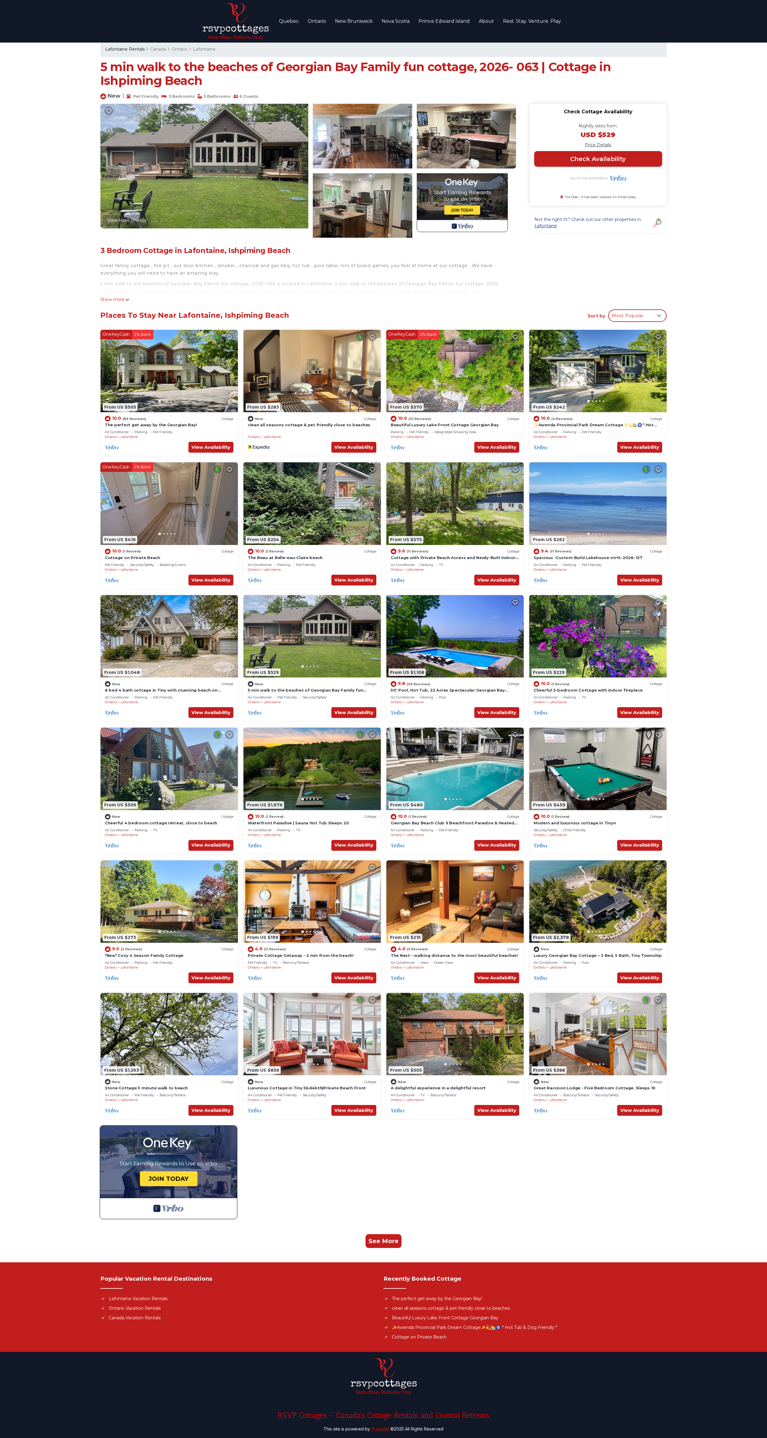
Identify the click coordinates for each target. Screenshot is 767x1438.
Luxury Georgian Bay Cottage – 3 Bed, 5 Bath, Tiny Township (598, 955)
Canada (158, 49)
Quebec (289, 21)
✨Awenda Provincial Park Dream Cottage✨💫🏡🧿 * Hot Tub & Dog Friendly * (474, 1327)
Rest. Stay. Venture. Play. (532, 21)
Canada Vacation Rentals (135, 1317)
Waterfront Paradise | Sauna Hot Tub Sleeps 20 (298, 822)
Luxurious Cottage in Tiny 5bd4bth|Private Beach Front (307, 1087)
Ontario (317, 21)
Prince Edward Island (444, 21)
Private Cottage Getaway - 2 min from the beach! (301, 955)
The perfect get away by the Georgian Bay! (151, 424)
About (486, 21)
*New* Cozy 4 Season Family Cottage (144, 955)
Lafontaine (204, 49)
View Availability (210, 447)
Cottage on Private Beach (132, 557)
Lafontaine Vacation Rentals (138, 1298)
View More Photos (126, 220)
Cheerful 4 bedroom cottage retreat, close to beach (161, 822)
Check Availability (598, 158)
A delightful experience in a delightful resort (438, 1087)
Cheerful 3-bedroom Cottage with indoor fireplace (588, 690)
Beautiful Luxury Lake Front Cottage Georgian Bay (445, 424)
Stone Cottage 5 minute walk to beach (146, 1087)
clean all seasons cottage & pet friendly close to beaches (309, 424)
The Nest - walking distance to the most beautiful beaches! (454, 955)
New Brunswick (354, 21)
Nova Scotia (396, 21)
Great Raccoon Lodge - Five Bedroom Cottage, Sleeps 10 (595, 1087)
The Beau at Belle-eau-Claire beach (285, 557)
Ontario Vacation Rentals (135, 1308)
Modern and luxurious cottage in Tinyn (575, 822)
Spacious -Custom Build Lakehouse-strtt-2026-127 (588, 557)
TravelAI (380, 1428)
